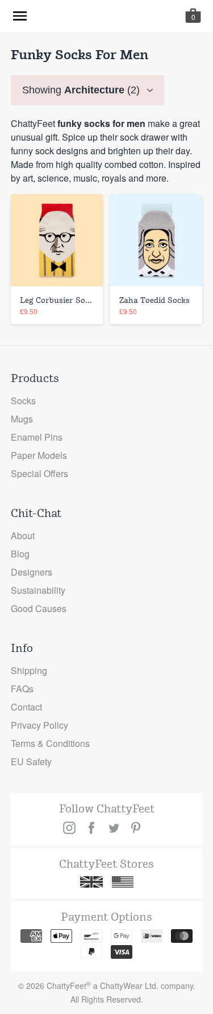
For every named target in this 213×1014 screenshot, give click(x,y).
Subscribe (107, 985)
